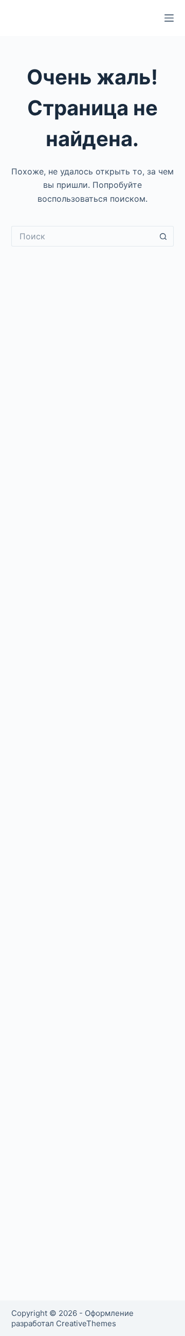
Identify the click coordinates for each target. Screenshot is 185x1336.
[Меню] (169, 18)
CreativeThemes (86, 1323)
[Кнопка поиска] (163, 236)
